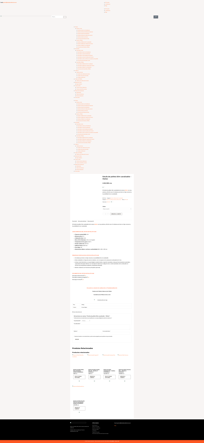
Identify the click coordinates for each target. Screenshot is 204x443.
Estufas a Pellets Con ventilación (84, 45)
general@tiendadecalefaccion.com (10, 2)
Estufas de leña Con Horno (83, 36)
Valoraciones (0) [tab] (90, 221)
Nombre (76, 331)
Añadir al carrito (116, 214)
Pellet (118, 199)
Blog (106, 5)
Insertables (77, 48)
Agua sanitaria (79, 84)
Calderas (77, 70)
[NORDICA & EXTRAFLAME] (79, 381)
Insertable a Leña (79, 50)
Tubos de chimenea (80, 94)
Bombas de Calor (78, 82)
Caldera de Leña (79, 72)
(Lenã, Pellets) (109, 291)
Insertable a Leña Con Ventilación (84, 52)
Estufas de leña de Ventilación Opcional (85, 31)
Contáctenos (107, 4)
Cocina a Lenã (107, 294)
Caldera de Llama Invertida (83, 75)
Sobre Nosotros (94, 425)
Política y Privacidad (95, 426)
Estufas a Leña (79, 28)
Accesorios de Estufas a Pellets (84, 47)
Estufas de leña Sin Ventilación (83, 33)
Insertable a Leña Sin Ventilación (84, 53)
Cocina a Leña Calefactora (81, 87)
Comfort (107, 199)
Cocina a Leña (77, 85)
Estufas (76, 26)
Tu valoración (77, 323)
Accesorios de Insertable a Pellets (84, 68)
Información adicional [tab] (82, 221)
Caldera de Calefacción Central (82, 80)
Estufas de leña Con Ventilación (84, 30)
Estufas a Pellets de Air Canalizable (84, 42)
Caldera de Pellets (78, 79)
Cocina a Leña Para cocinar (81, 89)
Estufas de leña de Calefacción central (85, 35)
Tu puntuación (77, 320)
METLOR (126, 199)
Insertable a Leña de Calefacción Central (85, 57)
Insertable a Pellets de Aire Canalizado (85, 63)
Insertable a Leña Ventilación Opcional (85, 55)
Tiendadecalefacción (112, 288)
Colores (104, 206)
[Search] (64, 17)
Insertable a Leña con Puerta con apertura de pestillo (88, 58)
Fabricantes (77, 97)
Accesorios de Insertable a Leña (84, 60)
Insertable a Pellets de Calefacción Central (86, 65)
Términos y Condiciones (96, 427)
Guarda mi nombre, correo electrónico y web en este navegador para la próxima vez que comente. (93, 336)
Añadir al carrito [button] (92, 377)
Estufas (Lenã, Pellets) (96, 291)
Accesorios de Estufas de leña (83, 38)
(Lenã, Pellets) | (101, 294)
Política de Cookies (95, 429)
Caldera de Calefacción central (84, 74)
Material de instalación (79, 90)
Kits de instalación (79, 95)
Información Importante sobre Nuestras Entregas (100, 433)
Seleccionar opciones (78, 377)
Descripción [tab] (74, 221)
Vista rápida (79, 367)
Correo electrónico (106, 331)
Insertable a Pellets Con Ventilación (84, 67)
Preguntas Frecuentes (95, 432)
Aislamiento (78, 92)
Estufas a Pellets (79, 40)
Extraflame (111, 199)
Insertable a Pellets (80, 62)
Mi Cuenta (107, 2)
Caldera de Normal (81, 77)
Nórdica (115, 199)
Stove (120, 199)
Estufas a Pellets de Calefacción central (85, 43)
